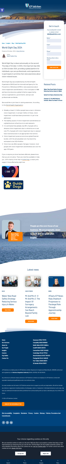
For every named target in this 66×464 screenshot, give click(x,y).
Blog (13, 43)
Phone (48, 51)
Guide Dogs (26, 159)
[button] (2, 10)
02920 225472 (41, 348)
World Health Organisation (14, 105)
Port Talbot (36, 361)
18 (10, 249)
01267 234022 (44, 350)
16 (7, 249)
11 (18, 247)
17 (8, 249)
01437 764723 (46, 355)
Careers (4, 353)
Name (48, 38)
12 (20, 247)
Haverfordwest (37, 355)
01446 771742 (43, 353)
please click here (17, 448)
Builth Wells (36, 345)
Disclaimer (24, 413)
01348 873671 (43, 363)
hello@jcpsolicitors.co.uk (54, 34)
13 (2, 249)
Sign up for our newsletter (13, 404)
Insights (8, 43)
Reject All (45, 453)
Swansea (35, 340)
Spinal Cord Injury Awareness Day (53, 95)
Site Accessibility (7, 413)
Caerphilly (36, 342)
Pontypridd (36, 358)
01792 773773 (42, 340)
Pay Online (5, 355)
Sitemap (42, 413)
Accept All (21, 453)
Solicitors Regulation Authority (20, 372)
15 (5, 249)
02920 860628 (43, 342)
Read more (8, 310)
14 (4, 249)
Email (48, 44)
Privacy (30, 413)
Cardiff (35, 348)
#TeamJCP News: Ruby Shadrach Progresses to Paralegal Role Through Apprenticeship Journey (56, 304)
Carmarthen (36, 350)
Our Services (5, 342)
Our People (5, 348)
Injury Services (20, 51)
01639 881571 (43, 361)
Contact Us (5, 358)
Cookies (36, 413)
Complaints (16, 413)
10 (16, 247)
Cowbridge (36, 353)
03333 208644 (44, 345)
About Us (4, 345)
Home (3, 43)
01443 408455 (44, 358)
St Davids (35, 363)
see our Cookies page (39, 446)
